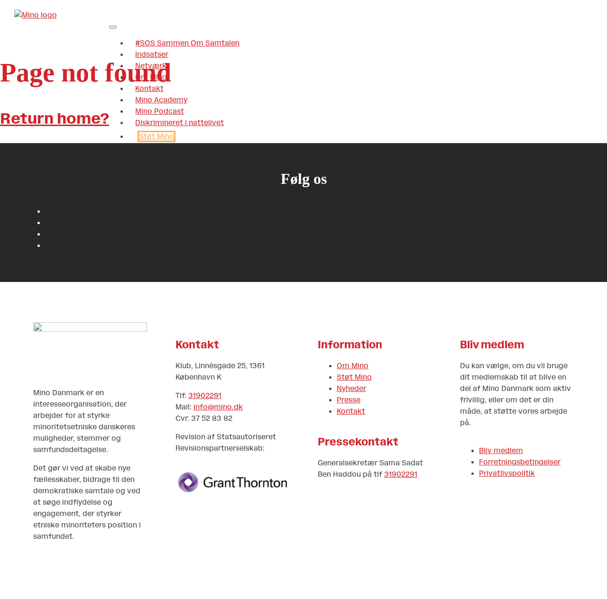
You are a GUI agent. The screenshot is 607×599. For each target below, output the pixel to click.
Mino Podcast (159, 111)
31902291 (204, 395)
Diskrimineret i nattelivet (179, 122)
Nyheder (351, 388)
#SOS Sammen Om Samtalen (187, 43)
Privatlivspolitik (507, 473)
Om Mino (151, 77)
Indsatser (151, 54)
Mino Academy (161, 100)
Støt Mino (156, 136)
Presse (348, 400)
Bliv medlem (501, 450)
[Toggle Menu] (113, 27)
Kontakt (149, 88)
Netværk (150, 66)
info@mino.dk (218, 407)
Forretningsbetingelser (520, 462)
